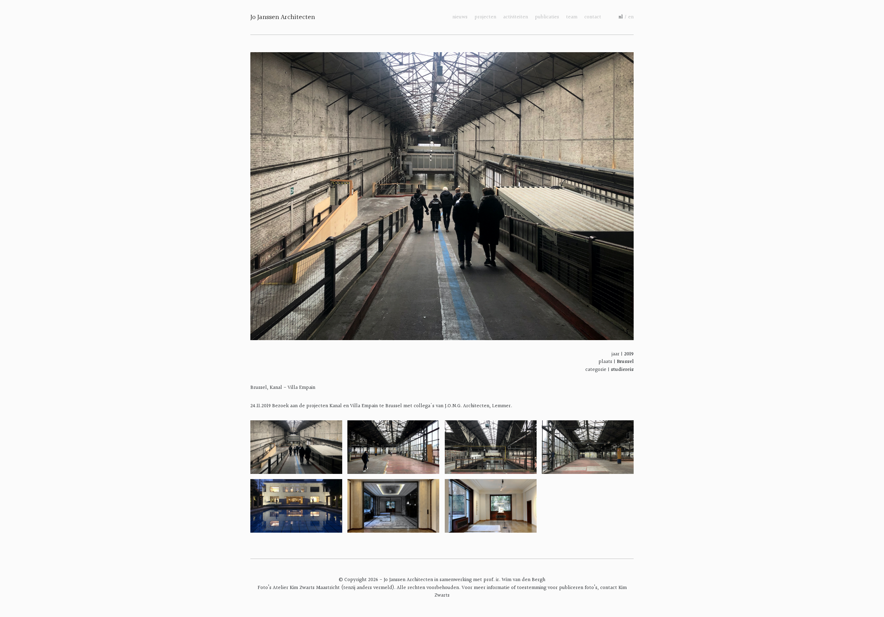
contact (592, 17)
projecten (485, 17)
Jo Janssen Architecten (282, 17)
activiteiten (515, 17)
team (571, 17)
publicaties (547, 17)
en (631, 17)
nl (620, 17)
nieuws (460, 17)
